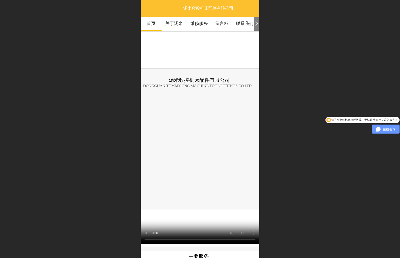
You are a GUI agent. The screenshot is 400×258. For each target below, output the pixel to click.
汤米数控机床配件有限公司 (208, 8)
